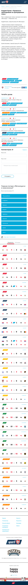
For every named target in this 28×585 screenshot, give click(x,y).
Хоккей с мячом (6, 112)
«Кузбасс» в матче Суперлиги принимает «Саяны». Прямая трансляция (10, 120)
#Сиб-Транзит (5, 134)
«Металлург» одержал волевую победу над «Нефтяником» (11, 100)
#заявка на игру (13, 145)
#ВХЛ (8, 103)
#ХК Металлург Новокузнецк (8, 80)
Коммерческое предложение (5, 530)
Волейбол (5, 368)
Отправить (8, 176)
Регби (5, 404)
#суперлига (13, 112)
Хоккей (4, 78)
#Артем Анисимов (14, 82)
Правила (25, 149)
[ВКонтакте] (22, 87)
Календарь (18, 523)
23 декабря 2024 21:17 (5, 98)
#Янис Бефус (11, 114)
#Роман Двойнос (13, 134)
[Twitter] (26, 87)
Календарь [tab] (17, 242)
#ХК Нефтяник (18, 80)
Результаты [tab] (10, 242)
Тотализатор (5, 520)
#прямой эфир (11, 125)
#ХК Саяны (5, 114)
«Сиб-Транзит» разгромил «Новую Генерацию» (12, 130)
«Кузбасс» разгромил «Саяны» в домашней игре (12, 110)
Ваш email (3, 158)
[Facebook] (24, 87)
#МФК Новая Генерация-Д (19, 132)
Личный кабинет (6, 523)
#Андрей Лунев (6, 82)
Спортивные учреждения (5, 526)
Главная (4, 518)
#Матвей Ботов (13, 105)
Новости (18, 518)
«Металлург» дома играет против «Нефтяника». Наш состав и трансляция (12, 140)
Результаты (18, 520)
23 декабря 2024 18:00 (5, 138)
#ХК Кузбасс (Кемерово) (21, 112)
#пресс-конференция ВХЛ (13, 78)
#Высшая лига (10, 132)
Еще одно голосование (9, 237)
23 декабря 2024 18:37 (5, 118)
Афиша (18, 525)
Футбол (4, 132)
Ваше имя (3, 152)
